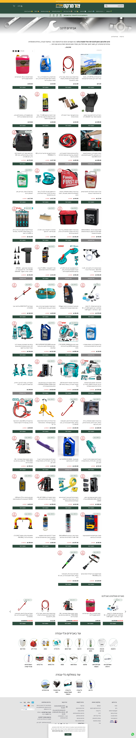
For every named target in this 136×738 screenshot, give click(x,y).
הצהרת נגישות (114, 713)
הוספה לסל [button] (113, 623)
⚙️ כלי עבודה (91, 11)
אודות (116, 706)
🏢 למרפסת (83, 11)
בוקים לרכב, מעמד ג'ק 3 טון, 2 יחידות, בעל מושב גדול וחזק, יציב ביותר (23, 383)
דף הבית (122, 36)
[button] (10, 612)
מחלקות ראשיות (96, 702)
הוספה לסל (91, 87)
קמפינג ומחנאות (97, 721)
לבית (99, 713)
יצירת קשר (64, 702)
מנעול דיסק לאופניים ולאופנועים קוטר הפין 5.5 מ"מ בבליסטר (92, 536)
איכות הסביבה (114, 716)
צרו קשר (82, 706)
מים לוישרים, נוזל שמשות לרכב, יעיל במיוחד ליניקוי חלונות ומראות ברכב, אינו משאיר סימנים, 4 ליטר (45, 78)
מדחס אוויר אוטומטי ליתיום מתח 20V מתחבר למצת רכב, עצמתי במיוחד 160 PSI (68, 384)
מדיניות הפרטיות (80, 718)
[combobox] (114, 6)
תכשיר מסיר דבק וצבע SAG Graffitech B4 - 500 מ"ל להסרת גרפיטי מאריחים (68, 536)
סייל (100, 723)
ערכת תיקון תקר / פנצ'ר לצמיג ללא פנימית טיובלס (69, 116)
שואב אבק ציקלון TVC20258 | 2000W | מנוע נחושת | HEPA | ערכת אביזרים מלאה (68, 346)
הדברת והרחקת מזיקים (95, 708)
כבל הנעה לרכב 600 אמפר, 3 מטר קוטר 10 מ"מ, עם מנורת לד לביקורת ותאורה (23, 421)
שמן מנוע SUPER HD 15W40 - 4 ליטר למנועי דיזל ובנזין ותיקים (68, 460)
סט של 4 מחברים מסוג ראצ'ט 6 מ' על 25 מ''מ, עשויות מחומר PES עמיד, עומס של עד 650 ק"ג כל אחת (23, 231)
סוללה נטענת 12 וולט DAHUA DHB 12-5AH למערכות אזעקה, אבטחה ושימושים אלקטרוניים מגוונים (91, 231)
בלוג (116, 708)
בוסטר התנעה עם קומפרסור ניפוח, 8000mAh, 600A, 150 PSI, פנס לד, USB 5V (92, 499)
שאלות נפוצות (81, 711)
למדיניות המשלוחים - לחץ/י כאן (44, 722)
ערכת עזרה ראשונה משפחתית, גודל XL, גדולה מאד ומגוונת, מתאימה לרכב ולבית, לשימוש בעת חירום (68, 231)
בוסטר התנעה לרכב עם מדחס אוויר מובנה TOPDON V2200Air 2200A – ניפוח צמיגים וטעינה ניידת (46, 384)
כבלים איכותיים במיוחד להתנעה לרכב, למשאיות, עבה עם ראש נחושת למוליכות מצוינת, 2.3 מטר (68, 155)
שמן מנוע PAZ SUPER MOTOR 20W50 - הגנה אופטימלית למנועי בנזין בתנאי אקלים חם (45, 346)
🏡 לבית (76, 11)
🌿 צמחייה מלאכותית (57, 11)
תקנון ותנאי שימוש (113, 711)
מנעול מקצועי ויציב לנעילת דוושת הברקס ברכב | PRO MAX (91, 574)
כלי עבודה (98, 711)
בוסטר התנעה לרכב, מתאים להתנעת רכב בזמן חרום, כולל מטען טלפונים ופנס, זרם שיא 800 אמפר (91, 155)
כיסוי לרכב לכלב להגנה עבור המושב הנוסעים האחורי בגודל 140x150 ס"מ (92, 116)
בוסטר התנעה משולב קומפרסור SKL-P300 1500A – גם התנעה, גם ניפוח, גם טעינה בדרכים (23, 460)
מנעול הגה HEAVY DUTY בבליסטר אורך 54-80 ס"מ (23, 307)
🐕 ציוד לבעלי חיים (68, 11)
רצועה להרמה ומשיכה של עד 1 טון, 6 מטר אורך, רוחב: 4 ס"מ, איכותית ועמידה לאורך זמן (45, 460)
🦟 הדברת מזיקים (100, 11)
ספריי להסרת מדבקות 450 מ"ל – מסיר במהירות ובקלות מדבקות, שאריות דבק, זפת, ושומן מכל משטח (45, 116)
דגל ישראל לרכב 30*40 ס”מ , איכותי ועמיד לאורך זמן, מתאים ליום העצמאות (91, 77)
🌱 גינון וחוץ (109, 11)
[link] (113, 612)
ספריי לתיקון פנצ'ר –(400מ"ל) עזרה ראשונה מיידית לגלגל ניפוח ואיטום (46, 269)
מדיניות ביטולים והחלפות (78, 713)
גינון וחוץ (99, 706)
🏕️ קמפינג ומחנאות (45, 11)
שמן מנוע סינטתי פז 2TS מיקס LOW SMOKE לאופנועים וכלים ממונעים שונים (23, 498)
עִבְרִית (23, 709)
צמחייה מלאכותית (97, 718)
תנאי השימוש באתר (79, 721)
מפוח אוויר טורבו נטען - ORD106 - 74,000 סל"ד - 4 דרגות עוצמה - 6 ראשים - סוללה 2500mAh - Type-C (24, 269)
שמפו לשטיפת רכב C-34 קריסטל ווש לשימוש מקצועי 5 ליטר (24, 77)
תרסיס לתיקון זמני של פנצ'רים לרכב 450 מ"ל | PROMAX (45, 154)
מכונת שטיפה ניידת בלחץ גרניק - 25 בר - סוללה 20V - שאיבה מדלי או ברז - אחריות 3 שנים (91, 269)
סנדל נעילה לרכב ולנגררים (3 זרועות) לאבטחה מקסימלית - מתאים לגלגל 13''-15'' (46, 422)
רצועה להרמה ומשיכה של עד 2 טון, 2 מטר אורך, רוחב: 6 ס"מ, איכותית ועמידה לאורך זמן (91, 460)
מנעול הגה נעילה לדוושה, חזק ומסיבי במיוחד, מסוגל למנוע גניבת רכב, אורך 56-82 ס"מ (69, 422)
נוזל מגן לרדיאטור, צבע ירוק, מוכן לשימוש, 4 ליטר (24, 192)
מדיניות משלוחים (80, 716)
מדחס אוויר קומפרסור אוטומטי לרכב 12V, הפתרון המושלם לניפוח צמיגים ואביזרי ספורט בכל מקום (24, 346)
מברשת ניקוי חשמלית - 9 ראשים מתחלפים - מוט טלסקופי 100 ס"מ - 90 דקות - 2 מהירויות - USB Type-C (91, 307)
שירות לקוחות (80, 702)
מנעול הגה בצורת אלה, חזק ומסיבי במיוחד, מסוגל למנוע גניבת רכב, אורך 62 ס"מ (68, 575)
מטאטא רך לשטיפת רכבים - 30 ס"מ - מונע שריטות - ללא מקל (46, 230)
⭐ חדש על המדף (28, 11)
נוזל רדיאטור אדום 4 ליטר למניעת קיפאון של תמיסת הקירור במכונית (91, 192)
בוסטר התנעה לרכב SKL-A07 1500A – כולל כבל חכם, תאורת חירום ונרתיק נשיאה (45, 499)
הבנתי (68, 734)
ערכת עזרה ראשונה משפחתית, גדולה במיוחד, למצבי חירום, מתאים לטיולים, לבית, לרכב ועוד (91, 422)
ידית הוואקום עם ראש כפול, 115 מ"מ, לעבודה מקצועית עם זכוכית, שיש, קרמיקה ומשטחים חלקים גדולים (69, 269)
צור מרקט (114, 702)
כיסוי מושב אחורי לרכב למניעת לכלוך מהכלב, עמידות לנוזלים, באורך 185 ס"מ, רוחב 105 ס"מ (24, 155)
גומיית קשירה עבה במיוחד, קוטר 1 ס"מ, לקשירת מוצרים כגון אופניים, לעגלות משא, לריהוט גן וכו (68, 78)
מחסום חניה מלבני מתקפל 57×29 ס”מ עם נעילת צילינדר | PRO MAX (23, 536)
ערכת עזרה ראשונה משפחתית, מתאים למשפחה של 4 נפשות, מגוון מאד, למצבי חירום (68, 193)
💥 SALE (37, 11)
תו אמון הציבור (114, 718)
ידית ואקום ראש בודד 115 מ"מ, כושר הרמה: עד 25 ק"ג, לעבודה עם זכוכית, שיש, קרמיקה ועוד (46, 193)
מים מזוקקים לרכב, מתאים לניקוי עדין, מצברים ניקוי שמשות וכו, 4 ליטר (23, 116)
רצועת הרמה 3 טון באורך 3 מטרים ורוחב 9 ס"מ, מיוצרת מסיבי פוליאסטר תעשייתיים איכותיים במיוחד (68, 499)
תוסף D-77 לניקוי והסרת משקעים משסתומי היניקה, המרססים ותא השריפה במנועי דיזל (45, 537)
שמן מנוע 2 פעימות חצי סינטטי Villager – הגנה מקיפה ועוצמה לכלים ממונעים (68, 307)
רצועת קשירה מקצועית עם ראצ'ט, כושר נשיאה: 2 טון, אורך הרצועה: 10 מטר (45, 307)
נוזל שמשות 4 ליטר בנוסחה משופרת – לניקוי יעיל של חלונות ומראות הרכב (92, 345)
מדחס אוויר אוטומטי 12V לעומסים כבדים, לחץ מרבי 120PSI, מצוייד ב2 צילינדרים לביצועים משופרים (92, 384)
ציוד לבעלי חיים (97, 716)
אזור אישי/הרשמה (80, 708)
